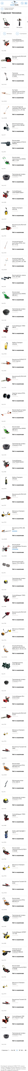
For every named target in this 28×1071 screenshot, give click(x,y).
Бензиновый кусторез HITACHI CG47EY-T (19, 410)
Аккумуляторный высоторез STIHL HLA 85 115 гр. (18, 243)
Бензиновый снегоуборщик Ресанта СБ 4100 (19, 546)
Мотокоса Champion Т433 (18, 629)
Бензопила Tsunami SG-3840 (19, 747)
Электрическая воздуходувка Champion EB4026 (17, 950)
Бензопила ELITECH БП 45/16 (19, 377)
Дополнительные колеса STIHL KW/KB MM (18, 125)
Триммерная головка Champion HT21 (18, 680)
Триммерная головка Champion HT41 (18, 916)
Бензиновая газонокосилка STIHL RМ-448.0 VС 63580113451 (18, 766)
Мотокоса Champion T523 (18, 865)
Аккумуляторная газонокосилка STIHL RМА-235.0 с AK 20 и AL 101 (19, 648)
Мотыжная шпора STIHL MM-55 (17, 781)
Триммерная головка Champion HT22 (18, 1033)
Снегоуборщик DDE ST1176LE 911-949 (18, 1017)
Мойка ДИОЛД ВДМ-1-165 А (19, 831)
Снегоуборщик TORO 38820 (18, 815)
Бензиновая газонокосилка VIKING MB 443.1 (19, 293)
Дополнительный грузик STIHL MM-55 (18, 562)
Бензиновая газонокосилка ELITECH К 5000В (19, 967)
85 (25, 1050)
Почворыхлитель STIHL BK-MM (17, 663)
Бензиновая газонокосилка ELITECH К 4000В (19, 849)
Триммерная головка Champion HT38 (18, 444)
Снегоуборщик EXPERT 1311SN (19, 932)
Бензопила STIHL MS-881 (18, 528)
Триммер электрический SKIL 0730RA (18, 74)
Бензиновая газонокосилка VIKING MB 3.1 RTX (19, 158)
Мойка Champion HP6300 (17, 478)
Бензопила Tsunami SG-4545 (19, 1000)
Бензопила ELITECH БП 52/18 (19, 612)
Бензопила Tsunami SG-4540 (19, 882)
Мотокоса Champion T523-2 (18, 983)
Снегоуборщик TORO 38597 (18, 596)
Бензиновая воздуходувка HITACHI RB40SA (19, 142)
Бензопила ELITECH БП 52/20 (19, 714)
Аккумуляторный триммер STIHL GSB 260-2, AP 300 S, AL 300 (19, 260)
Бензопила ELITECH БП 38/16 (19, 225)
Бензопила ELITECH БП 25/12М (19, 57)
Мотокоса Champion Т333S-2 (18, 511)
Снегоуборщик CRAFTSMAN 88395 (18, 461)
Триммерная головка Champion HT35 (18, 798)
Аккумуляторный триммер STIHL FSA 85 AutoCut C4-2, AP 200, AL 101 (19, 109)
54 (12, 1050)
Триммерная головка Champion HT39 (18, 309)
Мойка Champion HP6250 (17, 343)
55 (14, 1050)
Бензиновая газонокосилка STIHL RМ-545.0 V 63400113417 (18, 900)
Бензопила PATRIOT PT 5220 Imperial (19, 360)
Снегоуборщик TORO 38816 (18, 326)
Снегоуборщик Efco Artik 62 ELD (18, 697)
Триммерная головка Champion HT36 (18, 579)
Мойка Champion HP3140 (17, 208)
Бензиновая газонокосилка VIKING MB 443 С (19, 428)
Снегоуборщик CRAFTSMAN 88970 (18, 40)
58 (22, 1050)
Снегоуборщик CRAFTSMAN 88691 (18, 191)
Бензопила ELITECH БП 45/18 (19, 495)
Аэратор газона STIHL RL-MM (18, 394)
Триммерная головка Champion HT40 (18, 175)
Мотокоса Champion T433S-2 (18, 730)
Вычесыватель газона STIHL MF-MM (19, 276)
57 (19, 1050)
